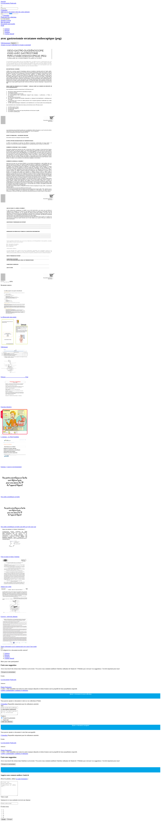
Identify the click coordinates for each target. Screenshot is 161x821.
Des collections (11, 17)
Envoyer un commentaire (8, 672)
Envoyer (9, 819)
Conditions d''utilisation (21, 690)
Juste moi (6, 720)
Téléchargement (6, 43)
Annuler (3, 819)
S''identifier (4, 10)
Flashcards (13, 3)
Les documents (5, 3)
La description (8, 709)
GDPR (3, 690)
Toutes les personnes (9, 718)
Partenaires (8, 687)
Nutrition (7, 32)
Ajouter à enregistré (25, 45)
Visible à (3, 716)
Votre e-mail (4, 797)
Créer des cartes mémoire (22, 12)
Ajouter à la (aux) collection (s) (10, 45)
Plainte (3, 687)
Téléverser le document (8, 12)
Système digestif (9, 34)
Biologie (7, 30)
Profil (2, 25)
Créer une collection (6, 721)
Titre (2, 705)
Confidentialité (9, 690)
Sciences (7, 29)
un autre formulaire (22, 779)
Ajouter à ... (14, 43)
